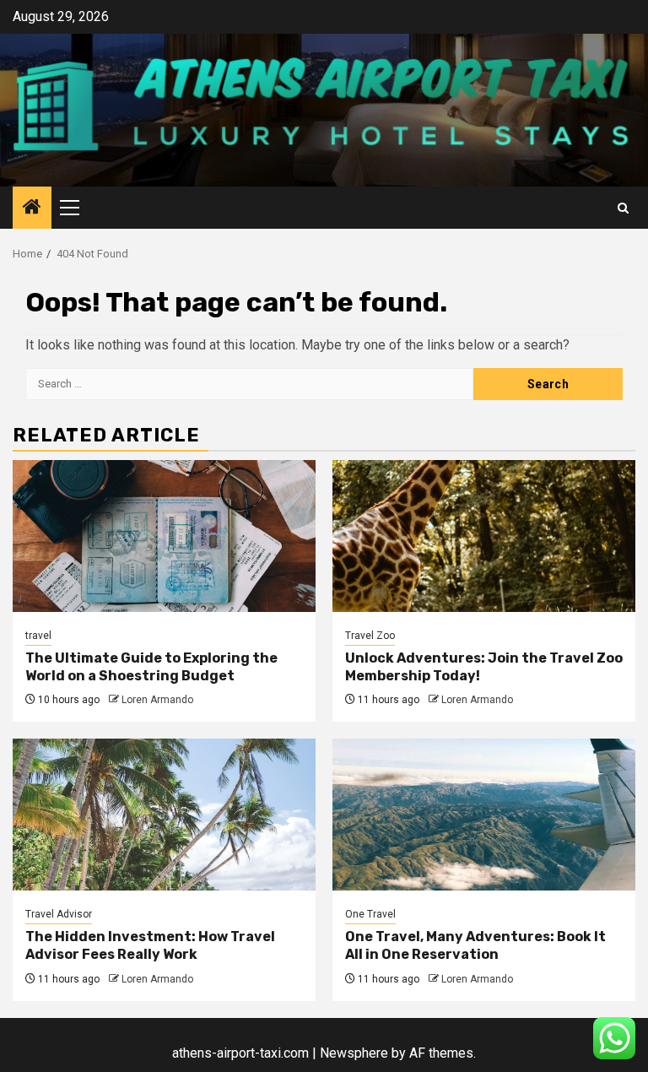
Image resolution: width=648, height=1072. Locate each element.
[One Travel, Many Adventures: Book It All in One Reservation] (483, 815)
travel (38, 636)
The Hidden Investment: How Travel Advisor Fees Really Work (150, 945)
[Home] (32, 208)
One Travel (370, 914)
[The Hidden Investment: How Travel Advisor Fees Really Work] (164, 815)
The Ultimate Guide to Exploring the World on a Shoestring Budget (151, 667)
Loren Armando (157, 700)
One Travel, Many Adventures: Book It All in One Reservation (475, 945)
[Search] (623, 208)
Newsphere (354, 1053)
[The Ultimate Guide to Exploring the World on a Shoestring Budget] (164, 536)
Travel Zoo (370, 636)
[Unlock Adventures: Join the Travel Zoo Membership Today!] (483, 536)
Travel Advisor (58, 914)
